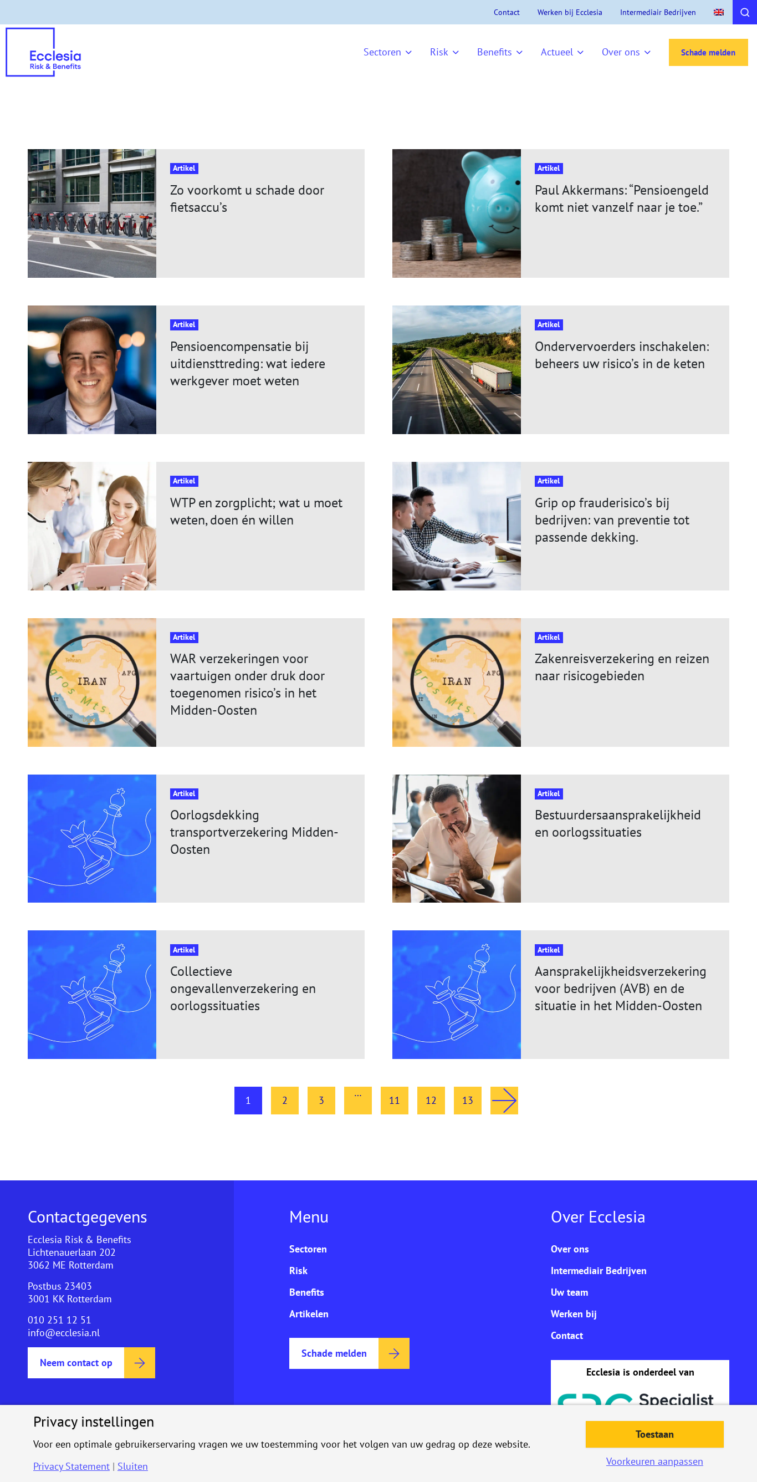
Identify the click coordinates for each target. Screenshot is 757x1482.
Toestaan (655, 1434)
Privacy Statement (71, 1466)
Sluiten (132, 1466)
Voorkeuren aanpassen (654, 1461)
